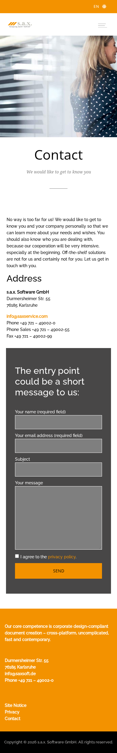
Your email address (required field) (48, 435)
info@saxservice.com (27, 316)
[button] (102, 24)
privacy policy (62, 556)
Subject (22, 459)
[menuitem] (100, 6)
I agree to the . (48, 556)
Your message (29, 482)
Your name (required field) (40, 411)
